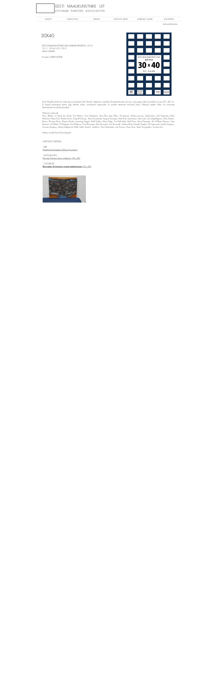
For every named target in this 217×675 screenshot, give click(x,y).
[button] (45, 8)
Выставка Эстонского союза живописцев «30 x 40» (67, 166)
